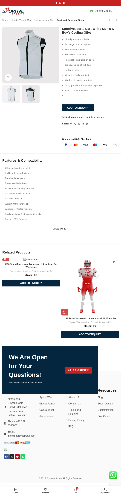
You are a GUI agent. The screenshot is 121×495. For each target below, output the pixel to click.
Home (5, 20)
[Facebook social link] (56, 3)
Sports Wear (18, 20)
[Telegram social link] (87, 124)
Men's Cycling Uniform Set (40, 20)
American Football (31, 271)
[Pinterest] (17, 456)
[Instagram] (11, 456)
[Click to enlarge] (8, 77)
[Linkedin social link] (83, 124)
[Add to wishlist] (114, 262)
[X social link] (75, 124)
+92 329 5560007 (103, 11)
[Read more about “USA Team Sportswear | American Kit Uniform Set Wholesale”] (5, 258)
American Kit (46, 271)
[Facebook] (6, 456)
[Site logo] (13, 11)
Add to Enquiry (78, 107)
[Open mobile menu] (117, 11)
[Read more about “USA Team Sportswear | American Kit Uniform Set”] (64, 312)
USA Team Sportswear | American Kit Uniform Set (90, 318)
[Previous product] (109, 20)
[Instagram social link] (60, 3)
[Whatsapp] (22, 456)
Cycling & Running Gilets (70, 20)
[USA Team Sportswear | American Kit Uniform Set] (90, 286)
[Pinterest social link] (64, 3)
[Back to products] (113, 20)
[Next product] (117, 20)
